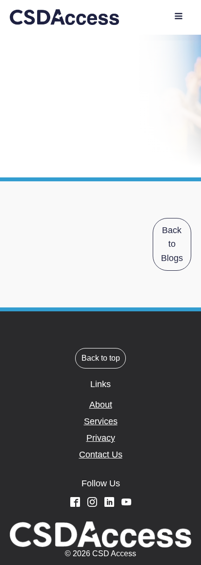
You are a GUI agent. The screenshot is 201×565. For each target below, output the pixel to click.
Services (101, 421)
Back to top (100, 358)
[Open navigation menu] (178, 17)
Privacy (100, 438)
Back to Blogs (172, 244)
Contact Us (100, 454)
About (100, 405)
